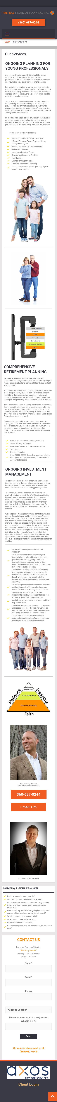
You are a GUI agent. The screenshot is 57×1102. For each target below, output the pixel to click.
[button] (7, 34)
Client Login (28, 1084)
